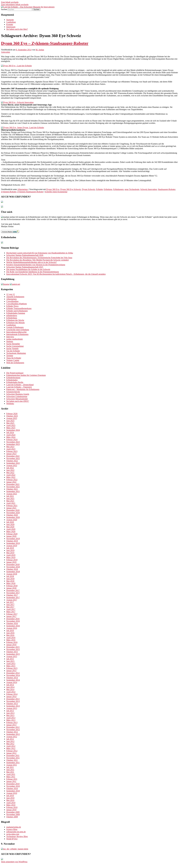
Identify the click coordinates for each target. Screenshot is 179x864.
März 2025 (10, 428)
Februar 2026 (11, 413)
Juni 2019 (10, 550)
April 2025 (10, 425)
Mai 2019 (10, 553)
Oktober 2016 (12, 623)
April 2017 (10, 609)
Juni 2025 (10, 421)
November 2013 (13, 701)
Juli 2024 (10, 432)
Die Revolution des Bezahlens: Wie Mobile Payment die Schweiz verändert (37, 260)
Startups (9, 341)
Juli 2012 (10, 739)
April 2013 (10, 718)
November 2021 (13, 487)
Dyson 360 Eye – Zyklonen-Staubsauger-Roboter (44, 43)
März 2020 (10, 531)
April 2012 (10, 746)
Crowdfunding (12, 301)
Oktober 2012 (12, 732)
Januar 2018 (11, 588)
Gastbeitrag (11, 22)
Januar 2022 (11, 482)
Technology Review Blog (17, 836)
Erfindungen (118, 189)
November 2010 (13, 786)
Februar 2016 (11, 642)
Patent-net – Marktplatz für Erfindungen (22, 389)
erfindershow (11, 315)
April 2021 (10, 503)
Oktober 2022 (12, 461)
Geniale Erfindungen (15, 327)
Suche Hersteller (13, 344)
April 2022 (10, 475)
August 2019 (11, 546)
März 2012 (10, 748)
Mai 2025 (10, 423)
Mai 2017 (10, 607)
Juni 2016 (10, 633)
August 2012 (11, 737)
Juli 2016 (10, 630)
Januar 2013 (11, 725)
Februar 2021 (11, 505)
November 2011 (13, 758)
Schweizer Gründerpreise (16, 396)
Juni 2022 (10, 470)
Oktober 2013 (12, 703)
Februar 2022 (11, 480)
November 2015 (13, 649)
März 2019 (10, 557)
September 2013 (13, 706)
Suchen (4, 9)
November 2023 (13, 442)
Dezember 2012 (13, 727)
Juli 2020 (10, 522)
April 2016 (10, 637)
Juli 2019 (10, 548)
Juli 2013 (10, 711)
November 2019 (13, 538)
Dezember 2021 (13, 484)
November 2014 (13, 675)
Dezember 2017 (13, 590)
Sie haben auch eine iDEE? (17, 401)
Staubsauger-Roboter (166, 189)
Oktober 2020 (12, 515)
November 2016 (13, 621)
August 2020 (11, 520)
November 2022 (13, 458)
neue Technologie (132, 189)
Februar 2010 (11, 807)
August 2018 (11, 574)
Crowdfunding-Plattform (16, 304)
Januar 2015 (11, 670)
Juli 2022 (10, 468)
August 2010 (11, 793)
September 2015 (13, 654)
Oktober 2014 (12, 678)
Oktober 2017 (12, 595)
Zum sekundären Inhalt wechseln (14, 4)
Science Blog (11, 829)
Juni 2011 (10, 770)
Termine (9, 355)
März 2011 (10, 777)
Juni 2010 (10, 798)
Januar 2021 (11, 508)
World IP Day (12, 839)
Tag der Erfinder (13, 351)
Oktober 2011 (12, 760)
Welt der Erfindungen (15, 363)
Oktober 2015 (12, 652)
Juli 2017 (10, 602)
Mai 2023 (10, 446)
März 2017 (10, 612)
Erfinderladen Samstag (15, 313)
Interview (10, 337)
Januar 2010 (11, 810)
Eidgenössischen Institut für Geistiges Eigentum (26, 375)
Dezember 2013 (13, 699)
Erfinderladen (12, 380)
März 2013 (10, 720)
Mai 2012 (10, 744)
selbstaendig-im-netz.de (16, 832)
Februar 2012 (11, 751)
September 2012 (13, 734)
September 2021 (13, 491)
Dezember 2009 (13, 812)
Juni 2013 (10, 713)
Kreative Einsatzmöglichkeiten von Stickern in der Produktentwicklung (35, 265)
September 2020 (13, 517)
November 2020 (13, 513)
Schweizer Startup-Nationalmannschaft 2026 (24, 255)
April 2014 (10, 692)
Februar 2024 (11, 439)
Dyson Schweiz (88, 189)
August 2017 (11, 600)
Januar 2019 (11, 562)
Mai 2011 (10, 772)
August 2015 (11, 656)
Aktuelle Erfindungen (15, 297)
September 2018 (13, 571)
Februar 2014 (11, 694)
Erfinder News (12, 306)
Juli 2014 (10, 685)
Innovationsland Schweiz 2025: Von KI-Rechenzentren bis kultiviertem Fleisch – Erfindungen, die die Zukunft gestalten (56, 274)
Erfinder (99, 189)
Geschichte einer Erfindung (17, 330)
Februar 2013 (11, 722)
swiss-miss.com (12, 834)
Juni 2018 (10, 579)
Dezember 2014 (13, 673)
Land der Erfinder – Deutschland (20, 385)
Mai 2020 (10, 527)
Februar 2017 (11, 614)
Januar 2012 (11, 753)
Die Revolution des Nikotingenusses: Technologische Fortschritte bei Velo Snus (39, 257)
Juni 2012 (10, 741)
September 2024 (13, 430)
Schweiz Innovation (148, 189)
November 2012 (13, 729)
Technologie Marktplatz (16, 353)
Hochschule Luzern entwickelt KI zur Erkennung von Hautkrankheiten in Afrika (39, 253)
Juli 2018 (10, 576)
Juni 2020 (10, 524)
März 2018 (10, 583)
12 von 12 (10, 294)
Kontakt (9, 24)
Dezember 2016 (13, 619)
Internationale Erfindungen (17, 334)
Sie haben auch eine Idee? (17, 29)
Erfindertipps (11, 318)
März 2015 (10, 666)
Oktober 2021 (12, 489)
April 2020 (10, 529)
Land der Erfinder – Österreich (19, 387)
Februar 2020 (11, 534)
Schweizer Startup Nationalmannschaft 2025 (24, 267)
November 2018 (13, 567)
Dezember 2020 (13, 510)
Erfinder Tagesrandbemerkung (18, 308)
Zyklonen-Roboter (8, 192)
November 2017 (13, 593)
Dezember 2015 (13, 647)
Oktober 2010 (12, 788)
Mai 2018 (10, 581)
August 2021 (11, 494)
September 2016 (13, 626)
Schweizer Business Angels (17, 394)
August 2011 (11, 765)
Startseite (10, 20)
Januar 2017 (11, 616)
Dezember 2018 (13, 564)
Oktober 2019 (12, 541)
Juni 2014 (10, 687)
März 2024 (10, 437)
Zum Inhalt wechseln (9, 2)
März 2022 (10, 477)
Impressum (10, 27)
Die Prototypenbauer (14, 373)
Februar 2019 (11, 560)
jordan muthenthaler (14, 339)
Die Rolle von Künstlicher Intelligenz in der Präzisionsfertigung (32, 272)
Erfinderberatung (13, 377)
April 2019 (10, 555)
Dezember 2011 (12, 755)
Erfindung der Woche (15, 320)
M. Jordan (40, 50)
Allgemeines (22, 189)
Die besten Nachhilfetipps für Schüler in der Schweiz (28, 269)
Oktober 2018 (12, 569)
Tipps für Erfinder (13, 358)
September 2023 (13, 444)
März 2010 (10, 805)
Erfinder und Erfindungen (17, 311)
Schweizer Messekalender (17, 399)
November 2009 (13, 814)
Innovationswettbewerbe (16, 332)
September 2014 (13, 680)
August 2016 (11, 628)
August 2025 (11, 418)
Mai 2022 (10, 472)
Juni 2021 (10, 498)
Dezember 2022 (13, 456)
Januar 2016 (11, 645)
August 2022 (11, 465)
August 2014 (11, 682)
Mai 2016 (10, 635)
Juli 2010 (10, 795)
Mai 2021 (10, 501)
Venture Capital (12, 360)
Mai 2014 (10, 689)
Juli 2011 (10, 767)
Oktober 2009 (12, 817)
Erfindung (108, 189)
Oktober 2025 (12, 416)
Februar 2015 (11, 668)
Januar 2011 (11, 781)
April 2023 (10, 449)
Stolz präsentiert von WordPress (14, 862)
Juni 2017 (10, 604)
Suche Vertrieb (12, 348)
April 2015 (10, 663)
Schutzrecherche (13, 392)
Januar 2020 (11, 536)
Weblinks (10, 403)
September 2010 (13, 791)
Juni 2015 (10, 661)
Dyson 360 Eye (52, 189)
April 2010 (10, 803)
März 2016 (10, 640)
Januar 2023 (11, 454)
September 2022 (13, 463)
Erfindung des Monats (15, 322)
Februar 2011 (11, 779)
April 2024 (10, 435)
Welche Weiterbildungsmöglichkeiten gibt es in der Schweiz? (31, 262)
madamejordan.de (13, 827)
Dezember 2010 (13, 784)
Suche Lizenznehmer (15, 346)
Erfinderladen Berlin (14, 382)
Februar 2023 (11, 451)
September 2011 (13, 762)
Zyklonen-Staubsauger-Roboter (30, 192)
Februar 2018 (11, 586)
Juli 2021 (10, 496)
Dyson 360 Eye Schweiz (70, 189)
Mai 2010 (10, 800)
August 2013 (11, 708)
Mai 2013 (10, 715)
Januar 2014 (11, 696)
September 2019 (13, 543)
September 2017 (13, 597)
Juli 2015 (10, 659)
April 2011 (10, 774)
